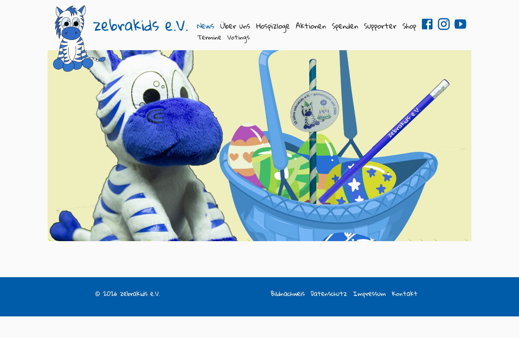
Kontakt (405, 293)
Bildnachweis (288, 293)
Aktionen (311, 25)
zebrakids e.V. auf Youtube (460, 24)
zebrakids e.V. (140, 25)
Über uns (235, 25)
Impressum (369, 293)
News (205, 25)
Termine (209, 37)
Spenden (345, 25)
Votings (238, 37)
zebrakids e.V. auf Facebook (427, 24)
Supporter (380, 25)
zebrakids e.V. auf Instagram (444, 24)
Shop (409, 25)
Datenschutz (329, 293)
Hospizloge (273, 25)
